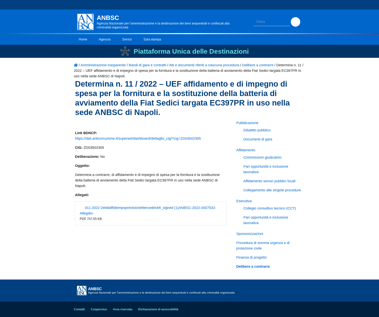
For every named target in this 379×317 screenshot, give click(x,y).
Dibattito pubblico (257, 130)
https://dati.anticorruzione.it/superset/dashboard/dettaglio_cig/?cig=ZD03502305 (138, 138)
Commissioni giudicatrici (262, 157)
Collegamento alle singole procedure (272, 190)
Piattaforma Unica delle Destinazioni (191, 51)
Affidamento (245, 150)
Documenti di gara (257, 139)
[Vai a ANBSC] (76, 65)
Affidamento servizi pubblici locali (269, 181)
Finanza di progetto (251, 257)
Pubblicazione (247, 123)
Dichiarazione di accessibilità (158, 309)
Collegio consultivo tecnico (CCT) (269, 208)
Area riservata (122, 309)
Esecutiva (244, 201)
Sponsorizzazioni (249, 234)
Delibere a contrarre (253, 266)
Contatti (79, 309)
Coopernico (99, 309)
